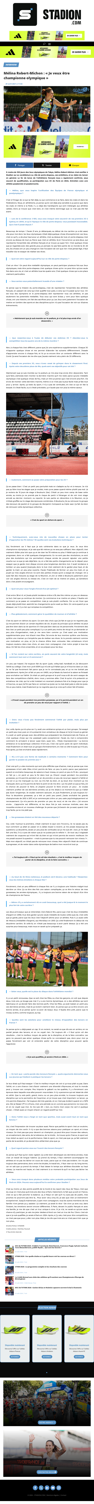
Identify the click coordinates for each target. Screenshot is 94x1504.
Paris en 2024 (62, 181)
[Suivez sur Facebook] (35, 1487)
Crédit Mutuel (28, 1283)
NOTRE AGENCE (46, 1422)
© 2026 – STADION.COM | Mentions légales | (44, 1495)
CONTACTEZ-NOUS (46, 1472)
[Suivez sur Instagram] (58, 1487)
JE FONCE (15, 1357)
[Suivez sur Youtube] (52, 1487)
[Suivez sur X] (41, 1487)
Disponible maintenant (15, 1345)
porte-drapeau (55, 222)
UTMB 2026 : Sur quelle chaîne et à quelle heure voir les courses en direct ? (45, 1256)
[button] (46, 1372)
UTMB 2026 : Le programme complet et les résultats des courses (41, 1267)
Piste (34, 1283)
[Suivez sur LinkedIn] (47, 1487)
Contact (63, 1495)
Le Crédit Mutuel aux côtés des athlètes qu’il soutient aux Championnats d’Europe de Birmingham (49, 1278)
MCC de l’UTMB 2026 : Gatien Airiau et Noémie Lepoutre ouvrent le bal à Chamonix (48, 1287)
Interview (11, 64)
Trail (25, 1251)
